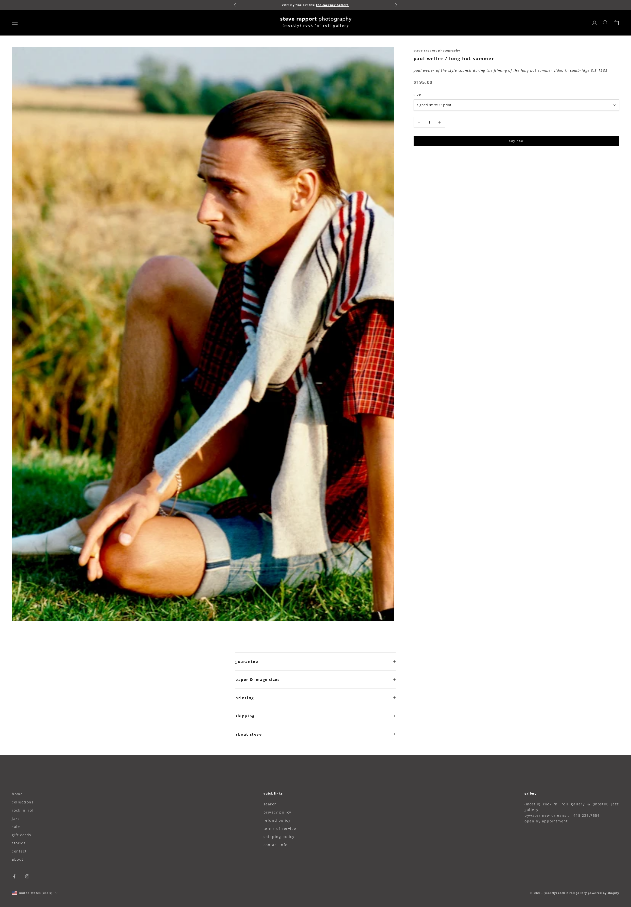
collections (23, 802)
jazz (16, 818)
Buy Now (516, 141)
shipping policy (279, 836)
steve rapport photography (437, 50)
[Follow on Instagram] (27, 876)
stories (19, 843)
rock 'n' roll (23, 810)
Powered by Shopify (603, 893)
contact (19, 851)
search (270, 804)
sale (16, 826)
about (17, 859)
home (17, 794)
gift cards (21, 835)
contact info (275, 844)
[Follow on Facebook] (14, 876)
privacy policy (277, 812)
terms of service (279, 828)
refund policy (277, 820)
